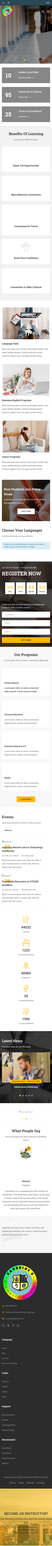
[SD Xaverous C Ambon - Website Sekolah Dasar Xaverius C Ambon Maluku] (7, 11)
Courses (5, 1381)
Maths (7, 777)
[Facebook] (3, 1326)
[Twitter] (8, 1326)
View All (8, 830)
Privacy (12, 1483)
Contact (5, 1358)
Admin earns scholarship (26, 1086)
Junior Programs (11, 456)
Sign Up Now (15, 41)
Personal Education (13, 714)
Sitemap (30, 1483)
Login (48, 3)
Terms (21, 1483)
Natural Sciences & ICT (15, 746)
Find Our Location (25, 78)
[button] (24, 60)
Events (5, 1386)
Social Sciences (11, 682)
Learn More (36, 41)
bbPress (5, 1463)
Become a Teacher (10, 1363)
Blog (4, 1353)
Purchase (40, 1483)
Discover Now (23, 97)
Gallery (5, 1392)
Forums (5, 1420)
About (4, 1348)
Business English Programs (16, 400)
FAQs (4, 1397)
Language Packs (9, 1425)
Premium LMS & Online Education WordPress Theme (26, 1477)
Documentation (8, 1415)
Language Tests (10, 343)
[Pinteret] (13, 1326)
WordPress (6, 1448)
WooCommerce (8, 1458)
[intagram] (18, 1326)
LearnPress (6, 1453)
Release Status (8, 1430)
